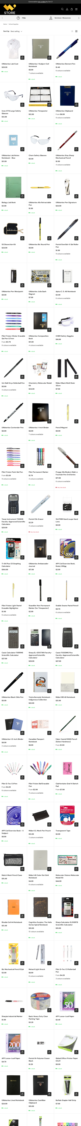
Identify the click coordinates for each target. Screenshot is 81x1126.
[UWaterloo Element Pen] (67, 49)
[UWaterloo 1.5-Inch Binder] (13, 724)
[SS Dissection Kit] (13, 229)
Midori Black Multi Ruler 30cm (65, 384)
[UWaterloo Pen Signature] (67, 187)
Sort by (6, 31)
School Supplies (13, 24)
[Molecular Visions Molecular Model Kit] (67, 860)
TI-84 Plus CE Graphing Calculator (11, 565)
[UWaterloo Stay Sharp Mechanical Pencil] (67, 140)
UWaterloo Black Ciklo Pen (12, 697)
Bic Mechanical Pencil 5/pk (13, 969)
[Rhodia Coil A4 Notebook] (13, 907)
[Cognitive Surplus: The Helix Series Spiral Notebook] (40, 907)
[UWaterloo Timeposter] (40, 96)
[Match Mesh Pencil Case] (13, 860)
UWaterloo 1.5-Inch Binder (12, 739)
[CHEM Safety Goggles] (67, 321)
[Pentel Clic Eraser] (40, 504)
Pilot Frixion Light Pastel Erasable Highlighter (12, 606)
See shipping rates (44, 2)
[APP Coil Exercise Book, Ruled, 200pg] (67, 548)
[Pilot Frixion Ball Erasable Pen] (40, 768)
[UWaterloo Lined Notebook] (13, 1085)
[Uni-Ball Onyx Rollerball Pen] (13, 368)
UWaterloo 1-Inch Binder (39, 427)
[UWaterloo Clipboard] (67, 96)
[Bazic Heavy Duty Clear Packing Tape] (40, 1001)
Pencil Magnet (62, 427)
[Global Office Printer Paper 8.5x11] (67, 1043)
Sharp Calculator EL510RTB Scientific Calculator (67, 923)
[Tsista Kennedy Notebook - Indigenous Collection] (40, 682)
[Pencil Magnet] (67, 412)
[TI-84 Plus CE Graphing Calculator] (13, 548)
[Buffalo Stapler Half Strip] (67, 1085)
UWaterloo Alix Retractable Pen (40, 203)
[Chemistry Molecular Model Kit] (40, 368)
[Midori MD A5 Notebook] (67, 682)
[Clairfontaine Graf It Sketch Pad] (67, 768)
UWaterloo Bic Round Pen (39, 244)
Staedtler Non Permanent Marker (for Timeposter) (39, 606)
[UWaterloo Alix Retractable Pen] (40, 187)
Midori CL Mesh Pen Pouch (40, 831)
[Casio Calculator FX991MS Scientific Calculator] (13, 637)
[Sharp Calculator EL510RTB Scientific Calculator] (67, 907)
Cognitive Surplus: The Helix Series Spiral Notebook (40, 923)
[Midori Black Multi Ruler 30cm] (67, 368)
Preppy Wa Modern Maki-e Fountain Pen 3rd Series (67, 473)
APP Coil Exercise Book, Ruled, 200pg (65, 565)
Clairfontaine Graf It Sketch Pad (67, 785)
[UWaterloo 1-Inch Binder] (40, 412)
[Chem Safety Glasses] (40, 140)
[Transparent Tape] (67, 815)
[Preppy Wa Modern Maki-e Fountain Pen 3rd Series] (67, 457)
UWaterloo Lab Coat (10, 64)
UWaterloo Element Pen (65, 64)
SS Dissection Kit (9, 244)
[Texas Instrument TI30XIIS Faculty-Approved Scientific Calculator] (13, 504)
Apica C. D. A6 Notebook (66, 291)
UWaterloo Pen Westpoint (12, 291)
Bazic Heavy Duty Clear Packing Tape (38, 1017)
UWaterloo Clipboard (64, 111)
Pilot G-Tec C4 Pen (9, 784)
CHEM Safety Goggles (65, 336)
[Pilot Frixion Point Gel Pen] (13, 457)
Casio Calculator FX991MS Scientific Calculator (12, 654)
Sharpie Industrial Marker (12, 1016)
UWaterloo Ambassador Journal (38, 565)
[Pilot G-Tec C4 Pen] (13, 768)
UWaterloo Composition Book (39, 337)
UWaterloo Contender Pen (13, 427)
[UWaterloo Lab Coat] (13, 49)
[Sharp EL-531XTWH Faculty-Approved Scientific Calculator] (40, 637)
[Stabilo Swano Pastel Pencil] (67, 590)
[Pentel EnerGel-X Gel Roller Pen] (67, 229)
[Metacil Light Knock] (40, 954)
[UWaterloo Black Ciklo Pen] (13, 682)
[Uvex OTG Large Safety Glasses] (13, 96)
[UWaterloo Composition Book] (40, 321)
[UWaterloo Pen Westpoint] (13, 276)
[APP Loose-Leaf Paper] (67, 1001)
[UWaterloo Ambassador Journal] (40, 548)
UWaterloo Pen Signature (66, 202)
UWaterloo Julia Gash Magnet (37, 292)
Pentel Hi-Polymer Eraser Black (39, 1059)
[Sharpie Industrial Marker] (13, 1001)
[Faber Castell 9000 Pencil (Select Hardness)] (67, 724)
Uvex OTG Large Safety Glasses (11, 112)
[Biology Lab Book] (13, 187)
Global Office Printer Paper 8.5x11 (67, 1059)
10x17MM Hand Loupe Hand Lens (67, 520)
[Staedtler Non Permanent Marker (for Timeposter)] (40, 590)
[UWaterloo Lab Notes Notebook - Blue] (13, 140)
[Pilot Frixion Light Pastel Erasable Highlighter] (13, 590)
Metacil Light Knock (37, 969)
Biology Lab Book (9, 202)
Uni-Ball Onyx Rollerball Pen (13, 383)
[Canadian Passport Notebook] (40, 724)
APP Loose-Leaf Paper (65, 1016)
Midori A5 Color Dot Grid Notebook (39, 876)
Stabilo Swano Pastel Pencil (67, 605)
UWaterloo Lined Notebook (13, 1100)
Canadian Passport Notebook (36, 740)
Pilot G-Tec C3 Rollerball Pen (66, 970)
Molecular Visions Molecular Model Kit (67, 876)
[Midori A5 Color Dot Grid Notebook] (40, 860)
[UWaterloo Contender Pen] (13, 412)
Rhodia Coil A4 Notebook (12, 922)
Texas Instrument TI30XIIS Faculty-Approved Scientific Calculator (13, 521)
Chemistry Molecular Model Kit (40, 384)
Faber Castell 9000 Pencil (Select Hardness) (66, 740)
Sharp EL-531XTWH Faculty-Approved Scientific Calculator (40, 655)
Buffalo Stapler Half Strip (66, 1100)
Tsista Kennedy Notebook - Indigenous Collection (40, 698)
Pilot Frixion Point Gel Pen (12, 472)
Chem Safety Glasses (38, 155)
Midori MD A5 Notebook (65, 697)
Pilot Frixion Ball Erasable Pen (39, 785)
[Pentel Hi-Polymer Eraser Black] (40, 1043)
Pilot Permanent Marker (38, 472)
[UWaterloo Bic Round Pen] (40, 229)
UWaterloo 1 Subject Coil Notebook (39, 65)
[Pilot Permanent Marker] (40, 457)
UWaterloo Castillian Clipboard (37, 1101)
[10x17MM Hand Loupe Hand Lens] (67, 504)
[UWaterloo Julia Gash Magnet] (40, 276)
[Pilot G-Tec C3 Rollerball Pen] (67, 954)
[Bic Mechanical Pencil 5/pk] (13, 954)
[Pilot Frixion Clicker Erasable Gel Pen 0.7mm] (13, 321)
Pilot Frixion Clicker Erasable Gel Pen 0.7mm (13, 337)
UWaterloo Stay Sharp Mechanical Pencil (65, 156)
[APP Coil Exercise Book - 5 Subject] (13, 815)
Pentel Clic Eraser (36, 519)
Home (5, 24)
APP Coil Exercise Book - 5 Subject (13, 832)
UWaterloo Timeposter (38, 111)
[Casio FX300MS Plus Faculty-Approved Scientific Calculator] (67, 637)
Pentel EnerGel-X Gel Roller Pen (67, 245)
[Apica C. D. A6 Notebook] (67, 276)
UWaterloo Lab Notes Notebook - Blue (10, 156)
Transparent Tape (63, 831)
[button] (71, 9)
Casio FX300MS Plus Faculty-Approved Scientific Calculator (67, 655)
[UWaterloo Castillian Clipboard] (40, 1085)
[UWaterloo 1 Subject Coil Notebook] (40, 49)
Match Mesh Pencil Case (12, 875)
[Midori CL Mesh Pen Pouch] (40, 815)
